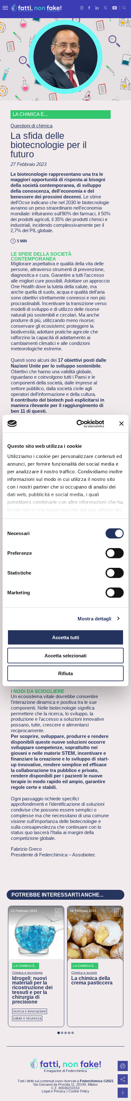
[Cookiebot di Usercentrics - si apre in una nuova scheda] (78, 423)
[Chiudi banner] (121, 423)
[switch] (115, 553)
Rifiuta (65, 673)
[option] (36, 966)
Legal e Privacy (54, 1091)
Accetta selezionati (65, 655)
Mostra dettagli (95, 618)
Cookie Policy (78, 1091)
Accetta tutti (65, 637)
